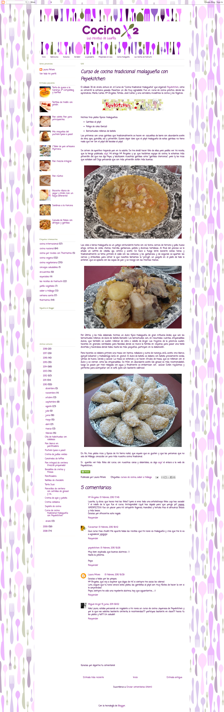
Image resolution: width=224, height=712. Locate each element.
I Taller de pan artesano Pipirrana (63, 148)
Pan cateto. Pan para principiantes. (62, 118)
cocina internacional (49, 244)
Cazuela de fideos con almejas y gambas (62, 222)
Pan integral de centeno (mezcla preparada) (56, 464)
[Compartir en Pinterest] (174, 477)
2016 (45, 358)
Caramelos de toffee (54, 458)
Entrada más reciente (93, 677)
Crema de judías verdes (56, 454)
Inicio (44, 57)
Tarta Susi (50, 484)
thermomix (45, 300)
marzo (49, 428)
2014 (45, 366)
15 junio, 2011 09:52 (110, 604)
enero (49, 521)
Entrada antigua (174, 677)
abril (48, 424)
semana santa (46, 295)
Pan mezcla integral (61, 161)
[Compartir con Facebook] (171, 477)
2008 (45, 531)
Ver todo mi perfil (48, 73)
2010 (45, 384)
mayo (48, 419)
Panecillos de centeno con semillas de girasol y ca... (57, 491)
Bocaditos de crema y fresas (55, 471)
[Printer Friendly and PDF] (85, 472)
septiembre (51, 402)
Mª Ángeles (93, 497)
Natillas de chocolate (54, 480)
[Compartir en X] (168, 477)
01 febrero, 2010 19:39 (114, 574)
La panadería (89, 57)
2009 (45, 526)
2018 (45, 349)
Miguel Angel (94, 604)
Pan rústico (57, 176)
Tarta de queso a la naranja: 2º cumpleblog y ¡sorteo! (63, 90)
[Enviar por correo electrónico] (162, 477)
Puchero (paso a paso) (55, 450)
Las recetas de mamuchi (143, 57)
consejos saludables (49, 267)
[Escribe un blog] (165, 477)
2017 (45, 353)
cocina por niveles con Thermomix (56, 253)
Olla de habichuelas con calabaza (56, 438)
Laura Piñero (94, 574)
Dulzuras (66, 57)
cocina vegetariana (48, 262)
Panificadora (50, 476)
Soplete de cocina (53, 506)
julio (48, 411)
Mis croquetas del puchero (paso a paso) (62, 133)
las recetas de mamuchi (51, 281)
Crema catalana (52, 502)
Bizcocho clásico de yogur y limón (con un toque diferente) (62, 193)
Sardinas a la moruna (62, 205)
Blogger (121, 705)
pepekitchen (94, 548)
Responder (93, 517)
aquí (106, 153)
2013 (45, 371)
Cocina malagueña (123, 57)
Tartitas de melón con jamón (62, 104)
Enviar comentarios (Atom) (139, 687)
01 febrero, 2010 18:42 (108, 527)
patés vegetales (47, 286)
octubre (49, 397)
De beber (77, 57)
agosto (49, 406)
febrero (49, 433)
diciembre (50, 388)
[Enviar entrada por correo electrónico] (157, 477)
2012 (45, 375)
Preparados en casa (105, 57)
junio (48, 415)
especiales (44, 276)
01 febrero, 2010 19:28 (110, 548)
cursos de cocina (128, 477)
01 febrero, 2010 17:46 (109, 497)
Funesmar (93, 527)
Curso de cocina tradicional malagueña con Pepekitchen (56, 513)
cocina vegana (46, 258)
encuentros (45, 272)
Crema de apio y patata (56, 498)
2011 (45, 380)
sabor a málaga (144, 477)
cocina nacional (47, 248)
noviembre (51, 393)
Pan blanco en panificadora (52, 445)
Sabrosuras (54, 57)
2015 (45, 362)
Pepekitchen (173, 87)
